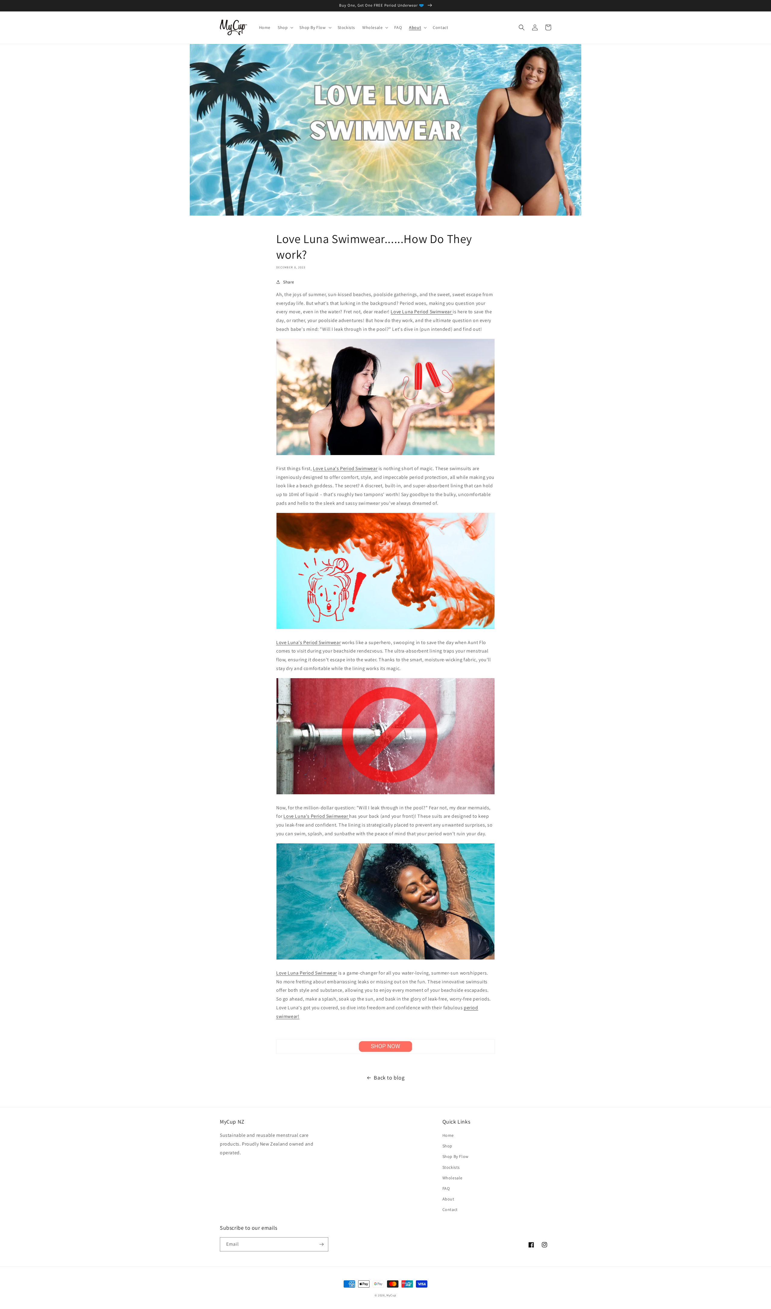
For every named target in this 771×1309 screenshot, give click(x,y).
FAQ (446, 1188)
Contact (450, 1209)
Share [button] (288, 282)
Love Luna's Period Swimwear (345, 468)
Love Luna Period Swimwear (422, 311)
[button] (285, 27)
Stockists (451, 1167)
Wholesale (452, 1178)
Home (448, 1135)
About (448, 1199)
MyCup (391, 1295)
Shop (447, 1146)
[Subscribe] (321, 1244)
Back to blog (389, 1077)
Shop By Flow (455, 1156)
